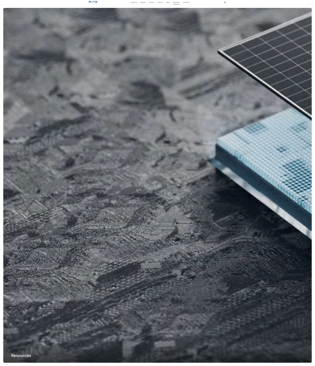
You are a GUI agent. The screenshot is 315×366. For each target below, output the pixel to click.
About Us (134, 2)
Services (151, 2)
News (168, 2)
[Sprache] (225, 2)
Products (143, 2)
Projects (160, 2)
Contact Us (186, 2)
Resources (176, 2)
